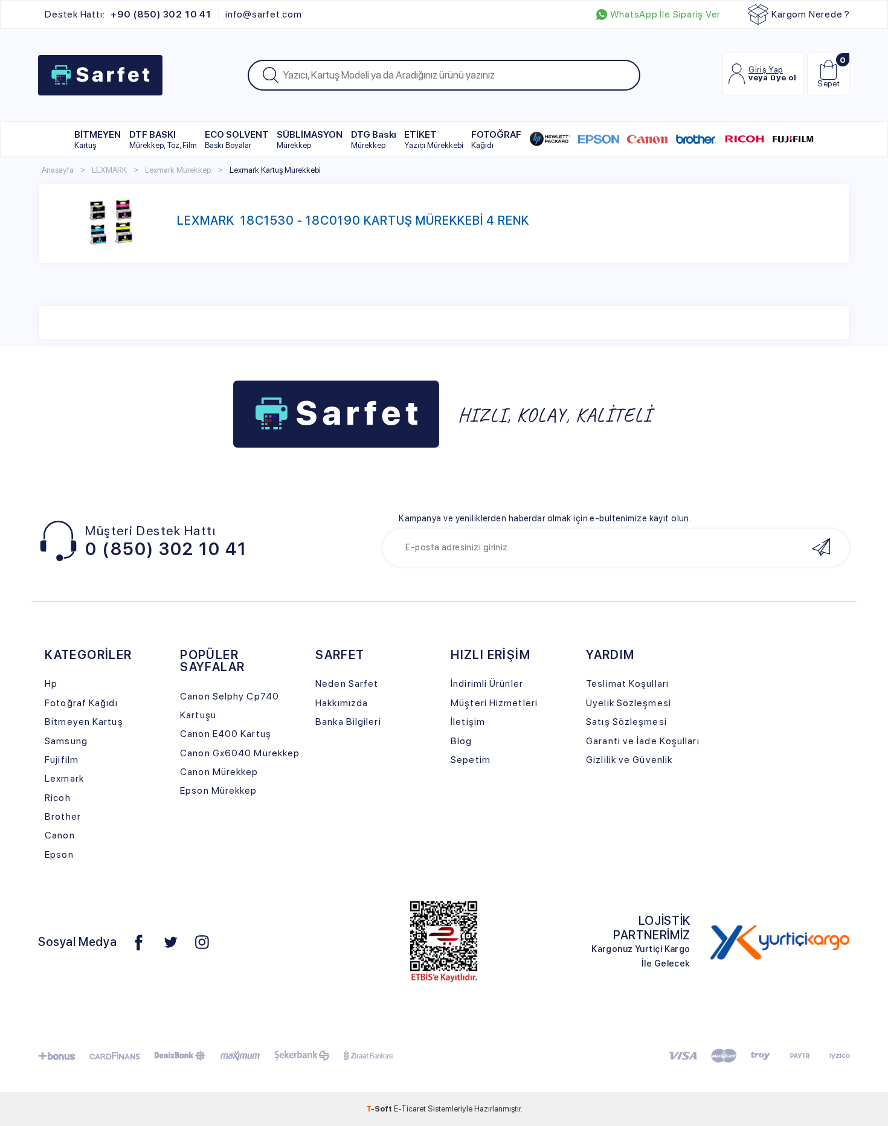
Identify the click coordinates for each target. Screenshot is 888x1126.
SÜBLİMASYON (310, 139)
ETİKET (433, 139)
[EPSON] (598, 139)
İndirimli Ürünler (487, 683)
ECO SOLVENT (237, 139)
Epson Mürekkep (218, 790)
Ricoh (58, 797)
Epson (59, 854)
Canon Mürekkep (219, 771)
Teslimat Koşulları (627, 683)
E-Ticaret (410, 1108)
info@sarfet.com (263, 14)
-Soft (380, 1108)
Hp (51, 683)
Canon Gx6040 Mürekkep (240, 753)
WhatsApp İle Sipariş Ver (665, 14)
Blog (461, 741)
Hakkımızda (341, 703)
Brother (63, 816)
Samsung (66, 741)
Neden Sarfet (346, 683)
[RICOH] (744, 139)
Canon (60, 835)
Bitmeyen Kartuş (84, 721)
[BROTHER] (695, 139)
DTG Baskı (373, 139)
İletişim (468, 721)
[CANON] (647, 139)
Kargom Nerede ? (810, 14)
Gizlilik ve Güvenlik (629, 759)
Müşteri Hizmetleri (494, 703)
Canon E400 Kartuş (225, 733)
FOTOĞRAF (496, 139)
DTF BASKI (163, 139)
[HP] (550, 139)
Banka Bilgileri (348, 721)
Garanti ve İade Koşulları (642, 741)
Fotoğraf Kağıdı (81, 703)
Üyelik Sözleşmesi (628, 703)
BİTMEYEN (97, 139)
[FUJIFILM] (793, 139)
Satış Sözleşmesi (626, 721)
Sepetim (471, 759)
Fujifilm (62, 759)
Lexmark (64, 778)
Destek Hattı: (128, 14)
